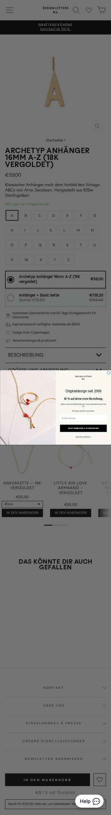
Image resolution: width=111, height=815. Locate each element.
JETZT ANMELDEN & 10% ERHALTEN (83, 428)
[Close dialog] (108, 372)
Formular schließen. (83, 437)
